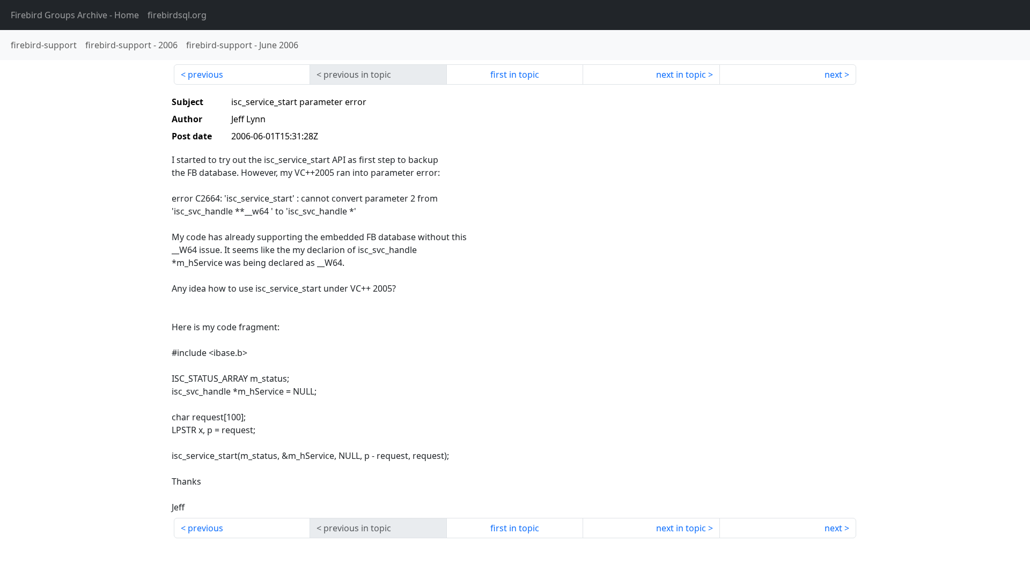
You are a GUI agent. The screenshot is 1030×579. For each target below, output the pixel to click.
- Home (75, 15)
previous (205, 74)
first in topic (514, 74)
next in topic (681, 74)
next (833, 74)
